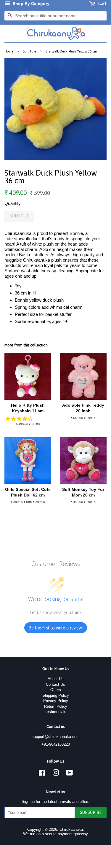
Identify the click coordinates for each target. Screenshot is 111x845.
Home (9, 51)
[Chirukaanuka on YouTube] (69, 774)
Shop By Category (30, 3)
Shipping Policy (55, 695)
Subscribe (91, 812)
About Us (56, 679)
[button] (20, 418)
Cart (102, 3)
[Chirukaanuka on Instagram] (55, 774)
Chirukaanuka (71, 829)
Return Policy (55, 706)
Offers (55, 690)
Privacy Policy (55, 700)
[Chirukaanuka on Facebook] (41, 774)
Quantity (12, 203)
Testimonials (55, 711)
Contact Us (55, 684)
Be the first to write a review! (56, 628)
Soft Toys (29, 51)
